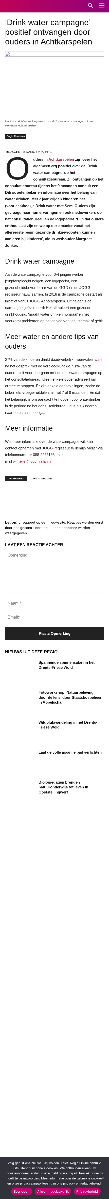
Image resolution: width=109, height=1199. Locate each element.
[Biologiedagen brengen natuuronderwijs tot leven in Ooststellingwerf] (20, 790)
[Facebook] (12, 495)
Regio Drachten (16, 136)
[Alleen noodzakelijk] (102, 1177)
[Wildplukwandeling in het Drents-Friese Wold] (20, 730)
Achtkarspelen (61, 159)
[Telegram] (43, 495)
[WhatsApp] (73, 495)
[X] (58, 495)
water (99, 359)
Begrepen (22, 1191)
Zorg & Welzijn (41, 478)
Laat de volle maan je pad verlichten (70, 752)
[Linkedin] (27, 495)
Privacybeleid (87, 1191)
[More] (89, 495)
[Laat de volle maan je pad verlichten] (20, 760)
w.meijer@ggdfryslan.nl (32, 461)
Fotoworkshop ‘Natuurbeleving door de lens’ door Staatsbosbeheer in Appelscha (70, 697)
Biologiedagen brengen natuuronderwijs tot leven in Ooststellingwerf (63, 787)
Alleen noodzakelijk (53, 1191)
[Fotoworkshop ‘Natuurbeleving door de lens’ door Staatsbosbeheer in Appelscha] (20, 700)
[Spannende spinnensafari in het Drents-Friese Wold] (20, 670)
